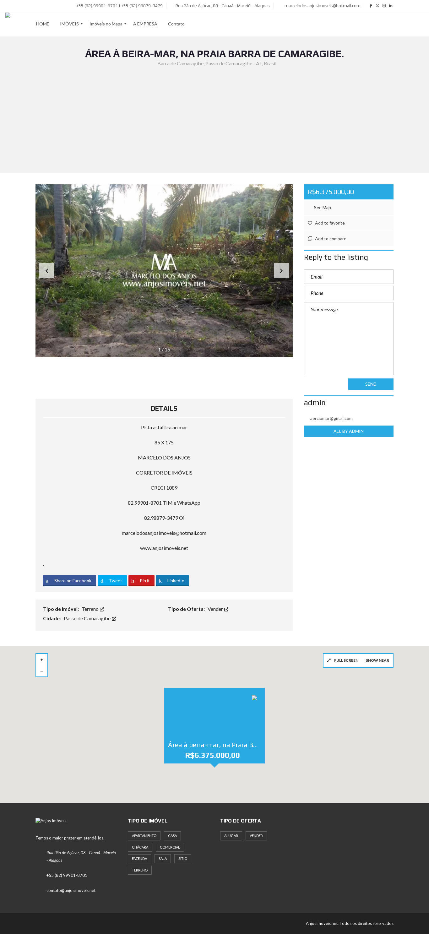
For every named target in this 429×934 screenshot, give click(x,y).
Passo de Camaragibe (87, 618)
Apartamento (144, 836)
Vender (216, 609)
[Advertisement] (214, 115)
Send (371, 384)
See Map (322, 207)
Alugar (231, 836)
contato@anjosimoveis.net (70, 890)
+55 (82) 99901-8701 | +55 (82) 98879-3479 (119, 5)
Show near (377, 660)
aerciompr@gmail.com (331, 418)
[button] (281, 270)
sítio (182, 858)
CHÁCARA (140, 847)
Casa (172, 836)
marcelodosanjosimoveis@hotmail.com (322, 5)
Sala (163, 858)
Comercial (170, 847)
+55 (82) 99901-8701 (66, 875)
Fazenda (139, 858)
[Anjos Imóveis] (8, 23)
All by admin (349, 431)
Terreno (91, 609)
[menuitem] (43, 23)
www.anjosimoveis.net (164, 548)
